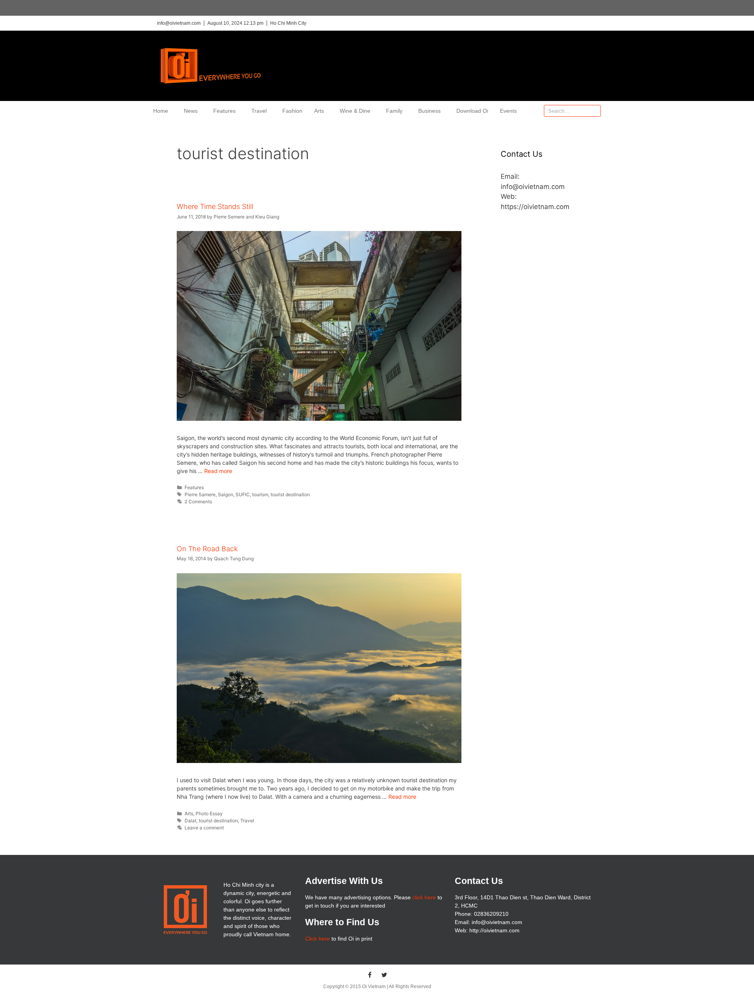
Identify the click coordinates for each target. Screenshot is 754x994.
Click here (317, 938)
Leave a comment (204, 828)
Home (160, 111)
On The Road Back (207, 549)
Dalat (190, 820)
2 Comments (198, 501)
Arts (319, 111)
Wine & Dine (355, 111)
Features (224, 111)
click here (424, 897)
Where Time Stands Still (215, 206)
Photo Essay (209, 813)
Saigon (225, 494)
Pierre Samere (200, 494)
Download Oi (472, 111)
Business (429, 111)
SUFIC (243, 494)
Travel (259, 111)
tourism (260, 494)
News (191, 111)
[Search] (594, 110)
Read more (218, 471)
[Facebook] (370, 974)
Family (394, 111)
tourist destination (290, 494)
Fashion (292, 111)
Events (508, 111)
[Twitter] (384, 974)
